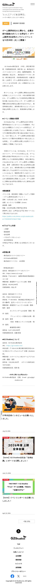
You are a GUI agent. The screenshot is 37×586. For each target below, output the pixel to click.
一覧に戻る (26, 521)
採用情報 (18, 567)
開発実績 (18, 560)
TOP (18, 544)
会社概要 (18, 556)
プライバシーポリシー (18, 571)
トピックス (18, 563)
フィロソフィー (18, 548)
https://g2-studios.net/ (15, 345)
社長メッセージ (18, 552)
